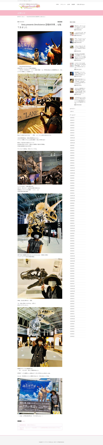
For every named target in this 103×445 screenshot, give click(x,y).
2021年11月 (72, 258)
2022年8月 (72, 235)
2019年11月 (72, 318)
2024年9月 (72, 175)
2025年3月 (72, 160)
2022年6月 (72, 240)
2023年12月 (72, 195)
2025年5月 (72, 155)
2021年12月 (72, 255)
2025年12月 (72, 137)
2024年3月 (72, 188)
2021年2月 (72, 281)
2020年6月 (72, 301)
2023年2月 (72, 220)
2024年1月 (72, 193)
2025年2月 (72, 162)
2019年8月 (72, 326)
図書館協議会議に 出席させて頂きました (27, 424)
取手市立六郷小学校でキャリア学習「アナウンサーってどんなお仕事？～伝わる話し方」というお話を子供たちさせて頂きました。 (80, 81)
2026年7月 (72, 120)
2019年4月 (72, 336)
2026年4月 (72, 127)
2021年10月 (72, 260)
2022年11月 (72, 228)
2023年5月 (72, 213)
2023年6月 (72, 210)
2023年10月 (72, 200)
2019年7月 (72, 328)
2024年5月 (72, 183)
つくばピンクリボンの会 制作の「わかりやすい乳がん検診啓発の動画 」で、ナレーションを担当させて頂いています (80, 65)
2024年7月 (72, 180)
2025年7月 (72, 150)
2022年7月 (72, 238)
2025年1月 (72, 165)
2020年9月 (72, 293)
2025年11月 (72, 140)
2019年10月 (72, 321)
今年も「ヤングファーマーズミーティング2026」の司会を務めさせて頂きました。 (80, 39)
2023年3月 (72, 218)
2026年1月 (72, 135)
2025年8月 (72, 147)
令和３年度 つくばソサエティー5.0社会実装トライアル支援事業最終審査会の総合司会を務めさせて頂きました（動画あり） (39, 428)
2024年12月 (72, 167)
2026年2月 (72, 132)
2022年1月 (72, 253)
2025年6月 (72, 152)
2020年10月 (72, 291)
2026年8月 (72, 117)
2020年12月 (72, 286)
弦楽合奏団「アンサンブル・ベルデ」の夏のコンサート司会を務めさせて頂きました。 (80, 73)
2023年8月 (72, 205)
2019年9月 (72, 323)
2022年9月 (72, 233)
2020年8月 (72, 296)
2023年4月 (72, 215)
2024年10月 (72, 173)
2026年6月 (72, 122)
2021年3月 (72, 278)
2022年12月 (72, 225)
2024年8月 (72, 178)
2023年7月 (72, 208)
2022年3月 (72, 248)
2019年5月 (72, 333)
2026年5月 (72, 125)
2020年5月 (72, 303)
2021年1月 (72, 283)
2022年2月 (72, 250)
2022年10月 (72, 230)
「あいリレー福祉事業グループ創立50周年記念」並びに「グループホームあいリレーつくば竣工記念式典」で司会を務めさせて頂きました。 (80, 90)
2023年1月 (72, 223)
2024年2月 (72, 190)
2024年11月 (72, 170)
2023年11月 (72, 198)
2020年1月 (72, 313)
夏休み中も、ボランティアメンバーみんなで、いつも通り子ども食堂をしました (80, 27)
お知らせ (59, 21)
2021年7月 (72, 268)
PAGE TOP (99, 430)
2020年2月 (72, 311)
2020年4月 (72, 306)
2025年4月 (72, 157)
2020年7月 (72, 298)
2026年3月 (72, 130)
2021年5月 (72, 273)
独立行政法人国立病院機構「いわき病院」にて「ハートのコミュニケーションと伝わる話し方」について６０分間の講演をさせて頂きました (80, 56)
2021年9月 (72, 263)
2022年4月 (72, 245)
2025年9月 (72, 145)
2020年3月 (72, 308)
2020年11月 (72, 288)
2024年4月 (72, 185)
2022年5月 (72, 243)
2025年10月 (72, 142)
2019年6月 (72, 331)
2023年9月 (72, 203)
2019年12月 (72, 316)
